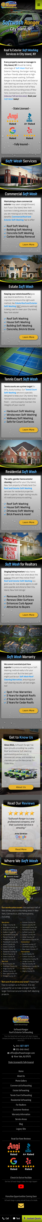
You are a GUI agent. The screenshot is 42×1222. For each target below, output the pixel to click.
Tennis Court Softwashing (21, 1095)
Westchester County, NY (30, 939)
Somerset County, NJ (10, 952)
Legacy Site (21, 1129)
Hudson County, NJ (9, 932)
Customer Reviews (21, 1109)
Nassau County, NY (9, 971)
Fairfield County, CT (29, 944)
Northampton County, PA (30, 966)
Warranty (21, 656)
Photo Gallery (21, 1080)
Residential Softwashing (21, 1100)
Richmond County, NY (29, 927)
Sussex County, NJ (9, 954)
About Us (21, 1076)
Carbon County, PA (28, 956)
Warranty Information (21, 1114)
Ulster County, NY (28, 937)
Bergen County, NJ (9, 925)
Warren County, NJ (9, 959)
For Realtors (21, 1105)
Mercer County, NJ (9, 937)
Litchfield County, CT (29, 947)
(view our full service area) (15, 96)
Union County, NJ (8, 956)
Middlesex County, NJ (10, 939)
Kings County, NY (8, 969)
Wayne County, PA (28, 971)
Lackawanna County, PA (30, 959)
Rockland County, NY (29, 930)
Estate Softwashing (21, 1090)
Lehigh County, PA (28, 961)
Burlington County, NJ (10, 927)
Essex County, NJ (8, 930)
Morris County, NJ (9, 944)
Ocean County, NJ (9, 947)
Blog (21, 1124)
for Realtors (21, 564)
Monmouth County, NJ (10, 942)
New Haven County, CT (30, 949)
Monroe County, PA (28, 964)
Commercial (21, 194)
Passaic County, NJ (9, 949)
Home (21, 1071)
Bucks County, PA (28, 954)
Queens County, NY (28, 925)
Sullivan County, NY (28, 935)
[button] (38, 4)
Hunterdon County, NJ (10, 935)
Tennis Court (21, 379)
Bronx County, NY (9, 964)
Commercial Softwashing (21, 1085)
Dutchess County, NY (10, 966)
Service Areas (21, 1119)
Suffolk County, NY (28, 932)
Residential (21, 471)
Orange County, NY (9, 976)
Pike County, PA (27, 969)
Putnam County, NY (28, 922)
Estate (21, 286)
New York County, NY (10, 974)
